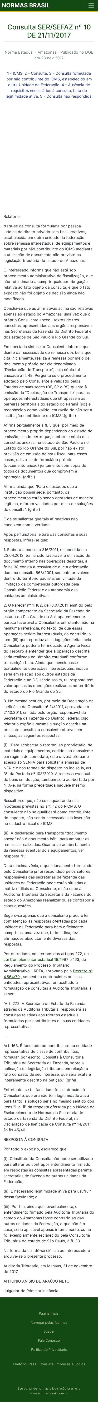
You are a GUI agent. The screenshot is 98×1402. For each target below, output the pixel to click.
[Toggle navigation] (91, 5)
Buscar (49, 1331)
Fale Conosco (49, 1340)
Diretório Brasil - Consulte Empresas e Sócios (49, 1364)
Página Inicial (49, 1313)
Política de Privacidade (49, 1349)
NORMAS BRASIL (26, 5)
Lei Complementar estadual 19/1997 (36, 959)
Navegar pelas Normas (49, 1322)
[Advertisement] (49, 160)
